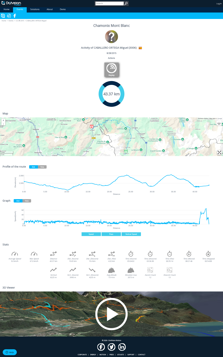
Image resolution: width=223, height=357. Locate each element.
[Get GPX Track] (9, 16)
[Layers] (219, 123)
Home (6, 9)
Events (20, 9)
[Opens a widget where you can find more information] (10, 352)
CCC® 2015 (20, 21)
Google (219, 118)
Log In (219, 3)
